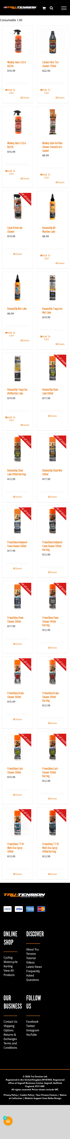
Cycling (8, 957)
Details (26, 97)
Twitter (30, 1026)
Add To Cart (11, 91)
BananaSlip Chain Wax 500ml (52, 472)
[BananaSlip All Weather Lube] (52, 207)
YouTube (31, 1034)
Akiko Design (54, 1098)
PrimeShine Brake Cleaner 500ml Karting (50, 697)
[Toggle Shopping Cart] (44, 8)
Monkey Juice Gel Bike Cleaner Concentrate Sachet (52, 147)
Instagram (32, 1030)
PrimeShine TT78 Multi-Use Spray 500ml (15, 847)
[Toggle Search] (51, 8)
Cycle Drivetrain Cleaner (14, 230)
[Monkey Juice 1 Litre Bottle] (17, 41)
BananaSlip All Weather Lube (48, 230)
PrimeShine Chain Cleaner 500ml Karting (50, 621)
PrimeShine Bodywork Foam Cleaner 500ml (17, 544)
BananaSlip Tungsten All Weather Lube (17, 391)
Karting (8, 966)
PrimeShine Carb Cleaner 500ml (15, 770)
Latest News (34, 967)
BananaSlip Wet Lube (17, 309)
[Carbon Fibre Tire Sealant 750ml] (52, 41)
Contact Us (10, 1021)
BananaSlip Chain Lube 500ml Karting (16, 472)
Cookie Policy (27, 1095)
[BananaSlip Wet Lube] (17, 287)
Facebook (32, 1021)
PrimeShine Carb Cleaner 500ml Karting (50, 772)
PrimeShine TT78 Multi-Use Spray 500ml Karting (50, 847)
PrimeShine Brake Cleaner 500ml (15, 695)
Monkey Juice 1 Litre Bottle (16, 64)
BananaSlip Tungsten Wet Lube (52, 310)
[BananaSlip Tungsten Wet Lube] (52, 287)
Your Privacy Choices (46, 1095)
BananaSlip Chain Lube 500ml (50, 391)
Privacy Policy (11, 1095)
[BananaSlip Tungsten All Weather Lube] (17, 368)
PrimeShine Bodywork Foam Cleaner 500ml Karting (52, 546)
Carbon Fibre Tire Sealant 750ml (50, 64)
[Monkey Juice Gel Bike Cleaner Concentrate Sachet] (52, 122)
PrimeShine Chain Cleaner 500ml (15, 620)
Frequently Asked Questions (33, 975)
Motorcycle (11, 962)
